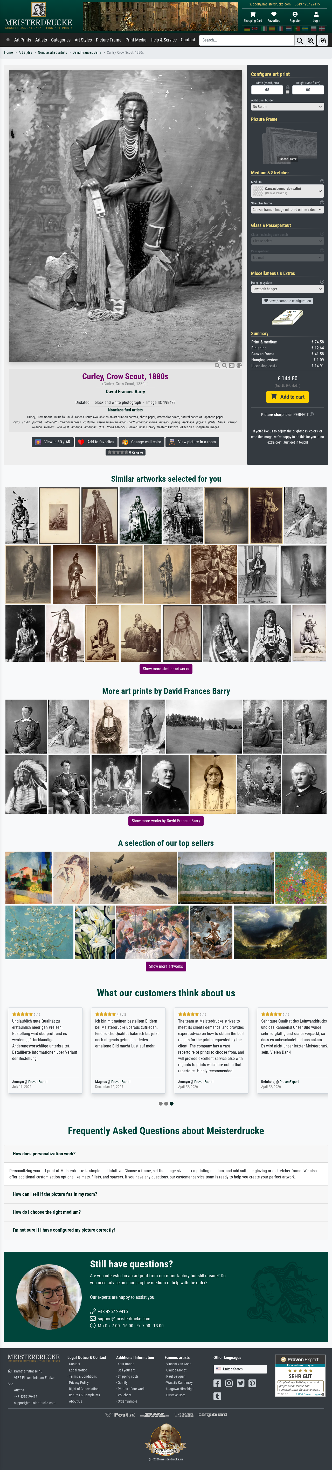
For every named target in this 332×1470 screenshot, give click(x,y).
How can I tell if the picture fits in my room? (55, 1194)
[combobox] (287, 107)
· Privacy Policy (78, 1383)
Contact (188, 39)
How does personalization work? (44, 1154)
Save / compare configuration (289, 301)
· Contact (73, 1364)
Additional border (262, 100)
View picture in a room (195, 441)
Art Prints (22, 40)
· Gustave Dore (175, 1395)
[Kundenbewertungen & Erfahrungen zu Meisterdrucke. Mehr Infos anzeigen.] (300, 1375)
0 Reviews (135, 452)
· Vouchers (123, 1395)
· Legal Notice (77, 1370)
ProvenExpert (37, 1082)
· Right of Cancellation (83, 1389)
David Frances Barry (87, 52)
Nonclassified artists (52, 52)
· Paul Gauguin (175, 1376)
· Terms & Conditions (82, 1376)
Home (8, 52)
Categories (61, 40)
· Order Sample (126, 1401)
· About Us (74, 1401)
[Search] (299, 40)
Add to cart (290, 397)
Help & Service (164, 40)
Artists (41, 40)
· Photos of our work (130, 1389)
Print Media (136, 40)
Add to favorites (99, 441)
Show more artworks (166, 966)
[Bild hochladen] (322, 40)
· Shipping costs (127, 1376)
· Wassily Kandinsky (179, 1383)
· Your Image (125, 1364)
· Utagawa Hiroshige (179, 1389)
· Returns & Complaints (83, 1395)
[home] (8, 40)
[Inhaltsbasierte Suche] (310, 40)
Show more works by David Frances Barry (166, 820)
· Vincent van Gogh (178, 1364)
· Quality (122, 1383)
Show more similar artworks (166, 668)
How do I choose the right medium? (47, 1212)
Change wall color (144, 441)
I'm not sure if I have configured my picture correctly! (64, 1230)
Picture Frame (108, 40)
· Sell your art (125, 1370)
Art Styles (83, 40)
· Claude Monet (175, 1370)
